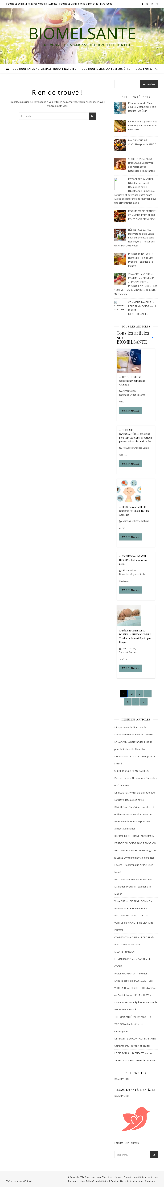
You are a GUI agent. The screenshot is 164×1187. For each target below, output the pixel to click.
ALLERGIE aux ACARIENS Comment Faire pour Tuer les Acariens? (134, 511)
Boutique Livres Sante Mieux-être (78, 4)
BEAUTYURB (121, 1079)
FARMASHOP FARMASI (126, 1142)
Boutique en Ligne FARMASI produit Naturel (31, 4)
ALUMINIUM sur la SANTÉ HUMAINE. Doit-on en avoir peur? (133, 560)
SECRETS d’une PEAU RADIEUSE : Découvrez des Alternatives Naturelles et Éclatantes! (135, 778)
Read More (130, 410)
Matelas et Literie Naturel (136, 521)
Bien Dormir (129, 648)
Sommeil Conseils (128, 652)
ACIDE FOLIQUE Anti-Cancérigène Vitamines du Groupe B (132, 380)
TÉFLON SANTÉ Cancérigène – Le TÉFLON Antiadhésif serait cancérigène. (132, 1024)
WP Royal (27, 1181)
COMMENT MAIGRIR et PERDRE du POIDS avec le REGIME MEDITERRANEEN (134, 944)
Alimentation (129, 390)
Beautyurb (106, 4)
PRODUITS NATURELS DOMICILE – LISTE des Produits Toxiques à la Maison (134, 886)
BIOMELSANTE (82, 33)
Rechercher (149, 84)
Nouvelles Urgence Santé (132, 394)
